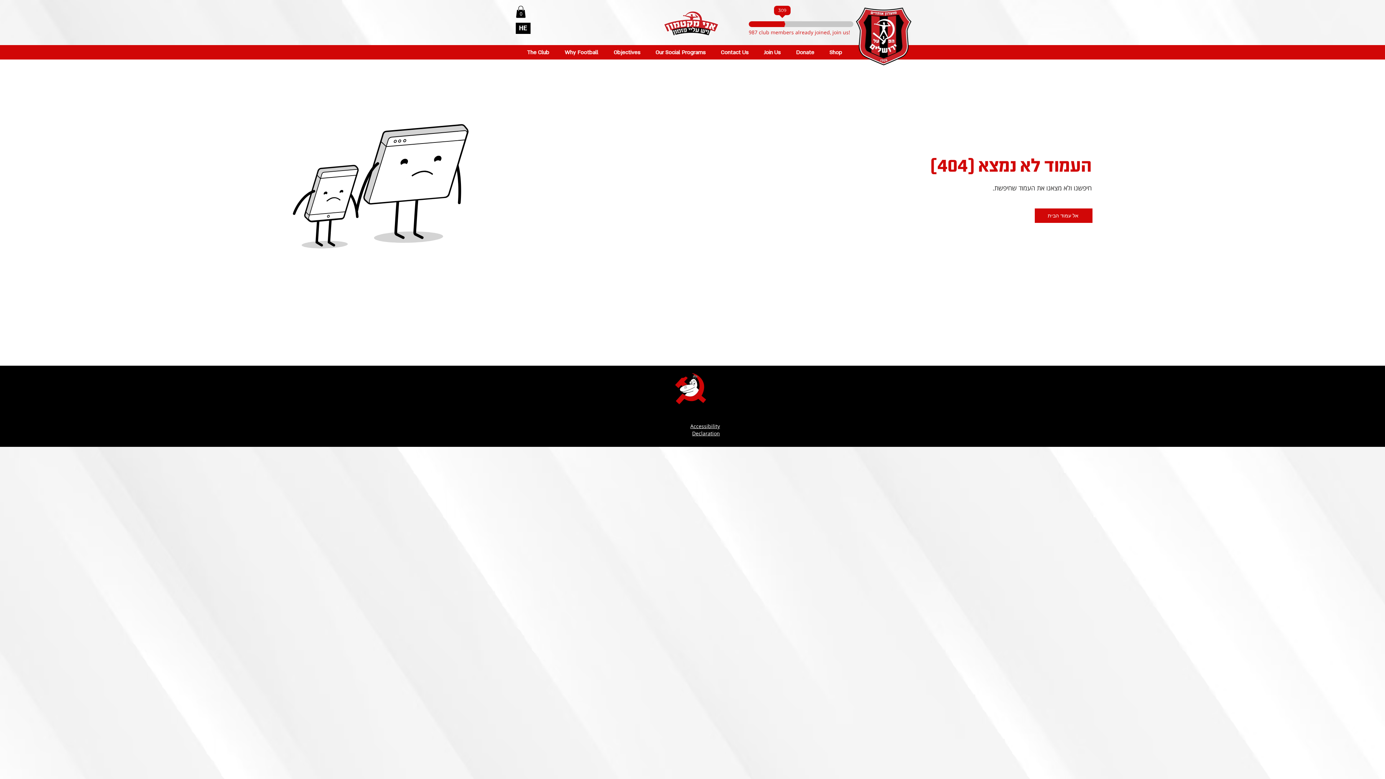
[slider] (795, 24)
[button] (521, 12)
